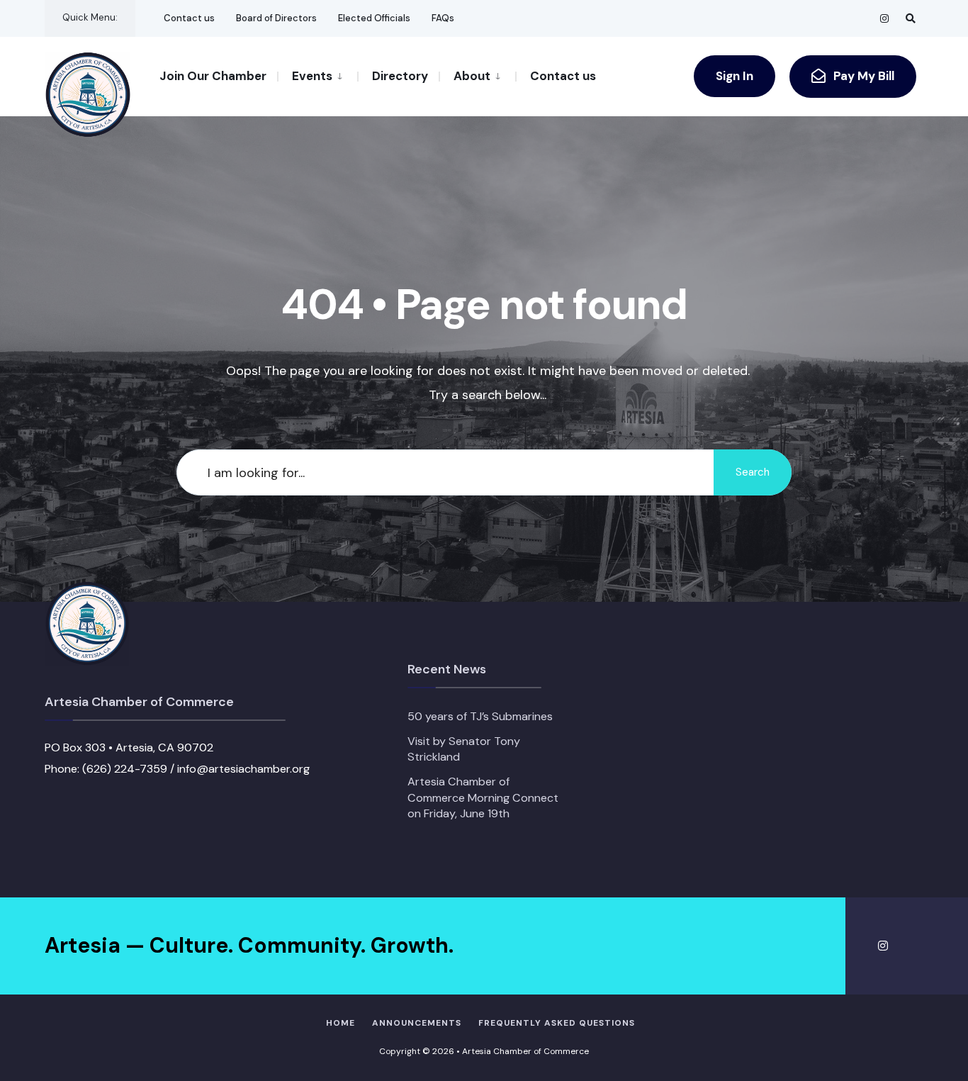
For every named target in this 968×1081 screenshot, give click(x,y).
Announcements (416, 1023)
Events (312, 76)
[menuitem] (317, 75)
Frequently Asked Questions (556, 1023)
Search (753, 472)
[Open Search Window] (910, 18)
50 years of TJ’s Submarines (480, 716)
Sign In (734, 76)
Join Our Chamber (212, 76)
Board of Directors (276, 18)
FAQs (443, 18)
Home (340, 1023)
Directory (400, 76)
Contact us (189, 18)
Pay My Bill (862, 76)
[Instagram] (885, 18)
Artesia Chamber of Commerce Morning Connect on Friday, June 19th (482, 797)
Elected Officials (374, 18)
